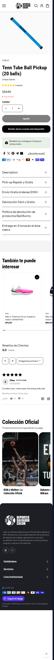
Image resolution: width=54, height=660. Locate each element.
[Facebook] (6, 550)
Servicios (8, 569)
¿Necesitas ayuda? (36, 153)
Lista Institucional (13, 576)
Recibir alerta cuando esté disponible (26, 129)
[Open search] (5, 360)
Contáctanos (10, 561)
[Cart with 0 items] (47, 6)
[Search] (36, 6)
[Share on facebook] (42, 399)
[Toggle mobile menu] (7, 6)
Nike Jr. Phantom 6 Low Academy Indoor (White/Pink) (20, 318)
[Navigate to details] (35, 483)
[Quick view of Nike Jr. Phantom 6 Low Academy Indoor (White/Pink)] (37, 277)
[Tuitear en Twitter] (8, 153)
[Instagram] (12, 550)
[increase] (18, 108)
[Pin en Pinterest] (13, 153)
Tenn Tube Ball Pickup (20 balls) (24, 71)
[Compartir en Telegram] (17, 153)
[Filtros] (13, 360)
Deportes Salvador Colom (26, 604)
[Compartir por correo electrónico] (21, 153)
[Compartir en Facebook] (4, 153)
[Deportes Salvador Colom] (23, 5)
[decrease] (6, 108)
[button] (47, 6)
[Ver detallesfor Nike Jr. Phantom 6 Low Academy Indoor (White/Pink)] (22, 292)
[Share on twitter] (48, 399)
